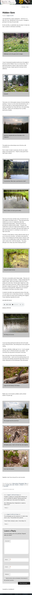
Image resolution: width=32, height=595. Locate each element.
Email (7, 567)
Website (7, 574)
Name (7, 559)
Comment (7, 541)
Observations (15, 483)
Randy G (22, 484)
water (13, 484)
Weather (17, 484)
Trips (25, 483)
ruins (11, 484)
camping (7, 484)
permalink (6, 486)
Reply (6, 507)
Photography (21, 483)
